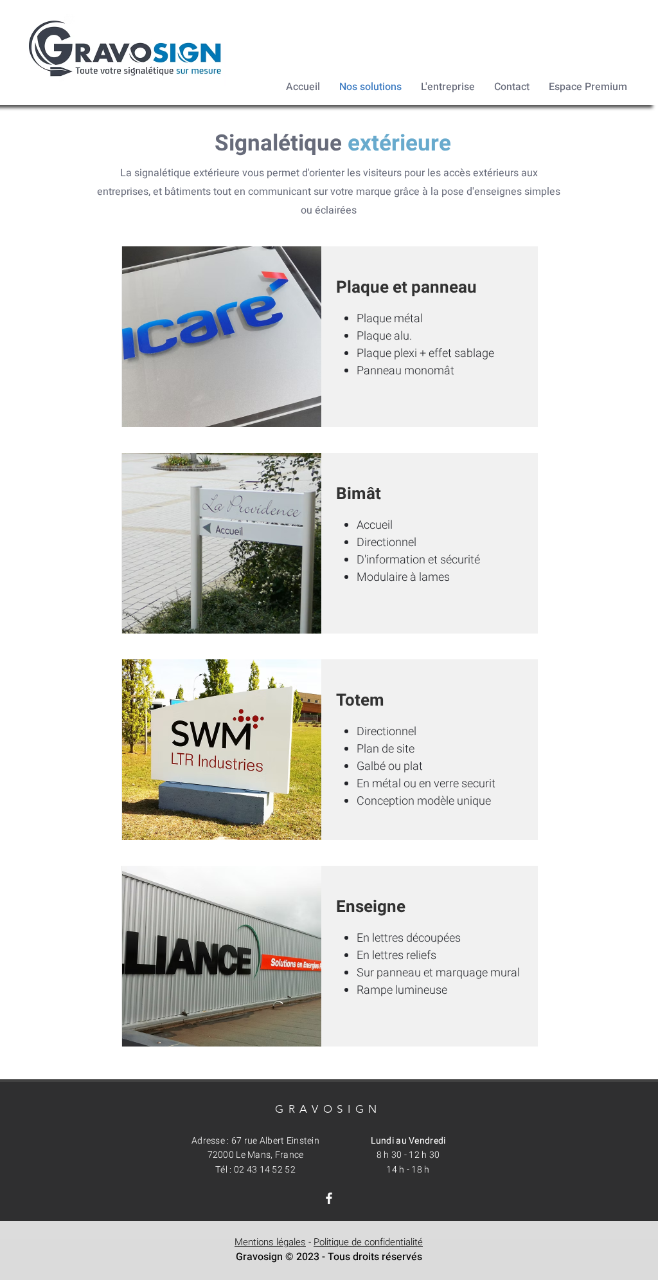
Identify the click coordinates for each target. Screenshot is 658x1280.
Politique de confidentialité (368, 1242)
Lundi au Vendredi (408, 1140)
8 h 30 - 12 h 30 (408, 1155)
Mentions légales (270, 1242)
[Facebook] (329, 1198)
